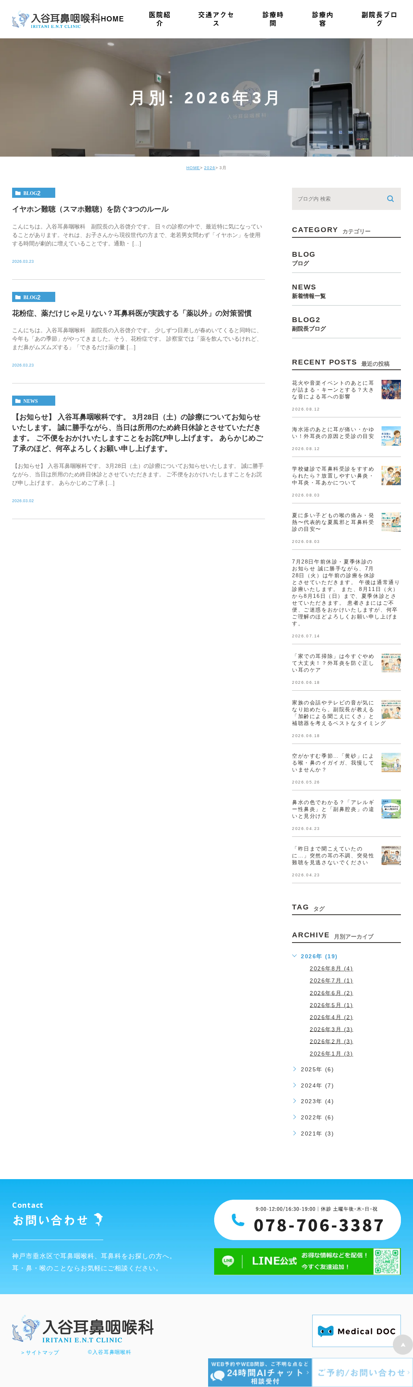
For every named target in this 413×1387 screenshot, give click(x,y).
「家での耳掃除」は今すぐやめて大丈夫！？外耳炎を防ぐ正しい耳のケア (333, 663)
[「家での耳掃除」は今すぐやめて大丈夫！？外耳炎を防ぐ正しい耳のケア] (391, 663)
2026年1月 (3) (331, 1053)
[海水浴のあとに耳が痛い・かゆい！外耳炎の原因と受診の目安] (391, 436)
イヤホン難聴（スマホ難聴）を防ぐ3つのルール (90, 209)
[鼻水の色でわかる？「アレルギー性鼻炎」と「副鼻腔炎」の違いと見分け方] (391, 809)
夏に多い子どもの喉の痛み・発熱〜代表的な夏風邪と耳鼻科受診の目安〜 (333, 522)
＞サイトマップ (39, 1352)
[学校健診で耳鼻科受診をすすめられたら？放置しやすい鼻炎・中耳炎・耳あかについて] (391, 475)
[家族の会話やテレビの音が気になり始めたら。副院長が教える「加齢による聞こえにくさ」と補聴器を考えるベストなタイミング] (391, 709)
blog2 (32, 193)
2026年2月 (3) (331, 1041)
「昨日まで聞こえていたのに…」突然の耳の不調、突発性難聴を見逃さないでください (333, 855)
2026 (209, 168)
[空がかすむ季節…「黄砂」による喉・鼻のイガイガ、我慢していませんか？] (391, 762)
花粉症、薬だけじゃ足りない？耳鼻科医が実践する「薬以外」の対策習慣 (132, 313)
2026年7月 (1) (331, 980)
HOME (193, 168)
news (30, 400)
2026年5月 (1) (331, 1004)
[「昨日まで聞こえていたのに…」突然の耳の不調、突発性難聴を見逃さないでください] (391, 855)
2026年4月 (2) (331, 1017)
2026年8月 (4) (331, 968)
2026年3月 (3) (331, 1029)
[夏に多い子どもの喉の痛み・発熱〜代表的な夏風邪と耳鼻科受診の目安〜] (391, 522)
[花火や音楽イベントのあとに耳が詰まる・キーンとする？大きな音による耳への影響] (391, 389)
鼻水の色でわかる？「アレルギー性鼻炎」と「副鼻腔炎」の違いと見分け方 (333, 809)
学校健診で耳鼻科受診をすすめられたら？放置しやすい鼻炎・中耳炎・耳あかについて (333, 476)
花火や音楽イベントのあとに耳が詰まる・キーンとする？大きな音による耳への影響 (333, 390)
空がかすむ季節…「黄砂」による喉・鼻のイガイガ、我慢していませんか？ (333, 763)
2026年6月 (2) (331, 992)
